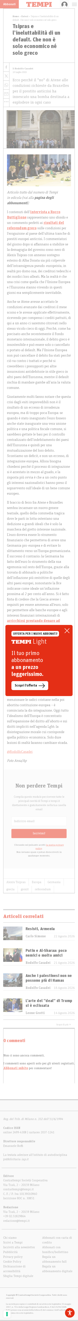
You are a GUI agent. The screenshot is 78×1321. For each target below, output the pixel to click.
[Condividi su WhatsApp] (6, 85)
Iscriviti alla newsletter (19, 1247)
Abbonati (9, 4)
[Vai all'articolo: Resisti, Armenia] (12, 933)
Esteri (24, 16)
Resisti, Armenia (40, 929)
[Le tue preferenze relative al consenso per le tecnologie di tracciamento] (7, 1314)
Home (16, 16)
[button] (6, 102)
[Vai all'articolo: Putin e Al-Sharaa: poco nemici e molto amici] (12, 956)
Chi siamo (10, 1237)
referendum (43, 889)
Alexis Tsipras (16, 882)
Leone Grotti (35, 1013)
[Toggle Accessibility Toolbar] (70, 1313)
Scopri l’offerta (26, 685)
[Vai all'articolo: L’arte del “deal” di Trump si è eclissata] (12, 1006)
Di (23, 69)
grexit (25, 889)
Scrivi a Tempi (13, 1242)
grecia (10, 889)
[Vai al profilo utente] (64, 4)
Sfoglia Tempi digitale (18, 1276)
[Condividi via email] (6, 94)
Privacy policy (13, 1256)
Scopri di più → (63, 1024)
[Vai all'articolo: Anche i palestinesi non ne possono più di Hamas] (12, 981)
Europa (36, 882)
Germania (54, 882)
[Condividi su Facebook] (6, 67)
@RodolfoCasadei (20, 752)
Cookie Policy (12, 1261)
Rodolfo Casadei (38, 962)
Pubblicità (10, 1252)
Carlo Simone (36, 936)
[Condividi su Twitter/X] (6, 76)
